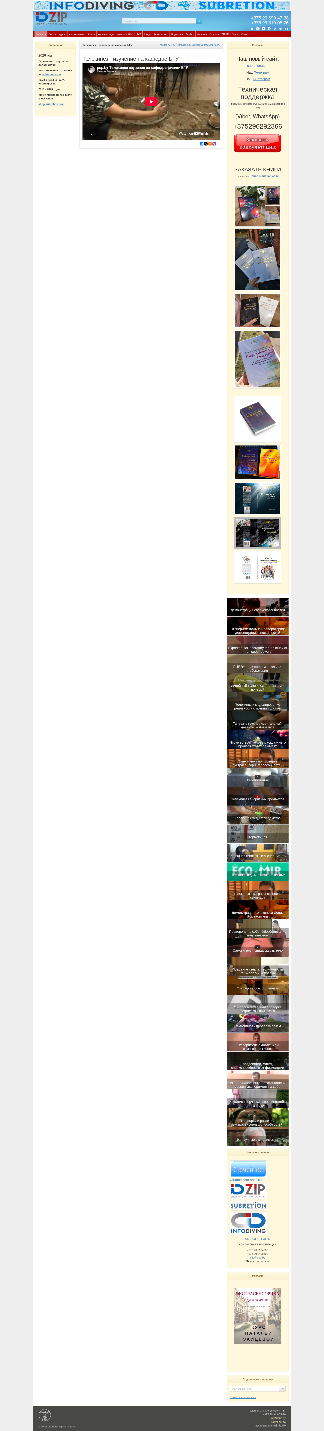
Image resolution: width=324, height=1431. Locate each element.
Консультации (106, 34)
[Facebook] (269, 29)
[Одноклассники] (210, 143)
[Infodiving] (51, 18)
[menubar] (144, 34)
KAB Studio (279, 1425)
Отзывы (214, 34)
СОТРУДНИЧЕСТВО (257, 1239)
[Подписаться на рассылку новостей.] (282, 1388)
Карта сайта (278, 1422)
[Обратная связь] (280, 29)
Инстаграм (261, 78)
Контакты (247, 34)
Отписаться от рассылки (243, 1397)
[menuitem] (40, 34)
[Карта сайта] (275, 29)
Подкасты (177, 34)
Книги (91, 34)
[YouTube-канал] (257, 29)
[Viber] (214, 143)
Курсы (62, 34)
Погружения (183, 44)
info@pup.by (257, 1257)
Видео (148, 34)
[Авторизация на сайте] (286, 29)
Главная (41, 34)
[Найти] (199, 21)
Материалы (161, 34)
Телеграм (261, 72)
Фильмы (202, 34)
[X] (206, 143)
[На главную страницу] (252, 29)
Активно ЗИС (125, 34)
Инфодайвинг (77, 34)
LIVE (138, 34)
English (189, 34)
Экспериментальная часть (206, 44)
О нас (235, 34)
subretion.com (51, 74)
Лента (52, 34)
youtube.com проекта (246, 1179)
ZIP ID (225, 34)
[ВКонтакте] (263, 29)
